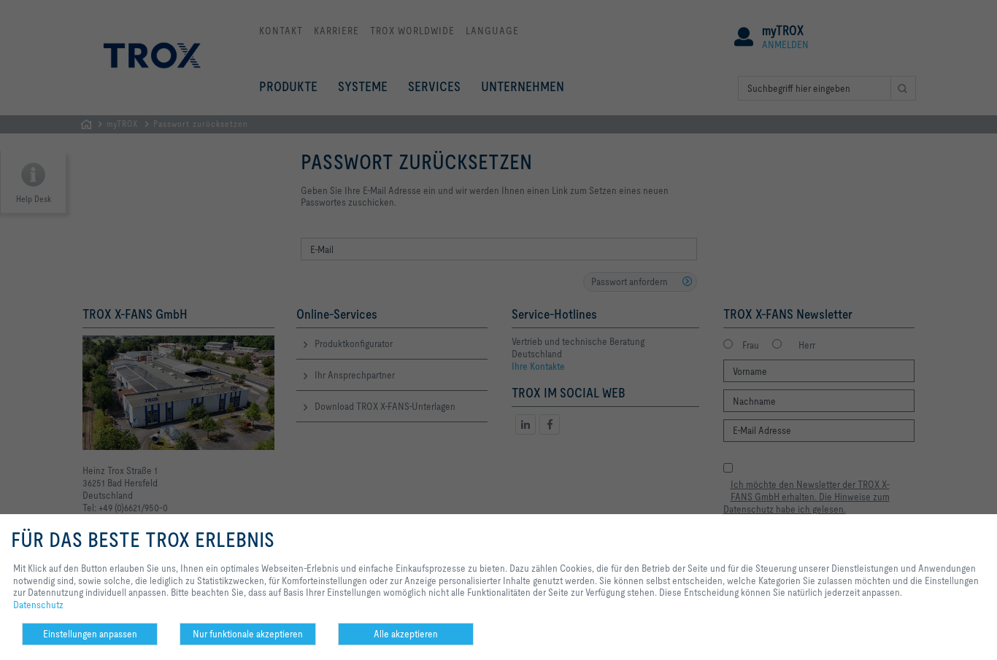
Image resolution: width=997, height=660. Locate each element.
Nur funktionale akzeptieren (248, 634)
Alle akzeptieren (406, 634)
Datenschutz (38, 604)
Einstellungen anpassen (90, 634)
